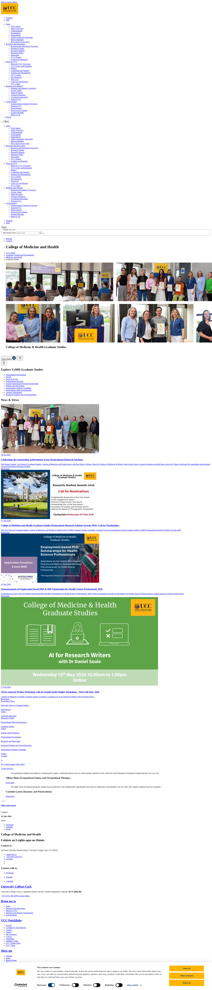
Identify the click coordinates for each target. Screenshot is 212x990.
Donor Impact (16, 108)
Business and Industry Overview (23, 88)
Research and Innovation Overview (24, 46)
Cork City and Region (19, 82)
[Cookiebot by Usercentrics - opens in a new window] (21, 985)
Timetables (10, 939)
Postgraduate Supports (14, 381)
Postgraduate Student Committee (18, 388)
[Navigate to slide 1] (2, 801)
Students (9, 18)
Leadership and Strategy (20, 71)
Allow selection (186, 976)
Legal (8, 958)
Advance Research (18, 95)
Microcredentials (17, 40)
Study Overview (17, 29)
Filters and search (8, 805)
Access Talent (16, 90)
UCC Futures (16, 57)
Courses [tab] (9, 241)
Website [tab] (9, 239)
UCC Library (16, 75)
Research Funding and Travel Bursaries (21, 395)
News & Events (12, 379)
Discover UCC (12, 911)
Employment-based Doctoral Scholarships (22, 384)
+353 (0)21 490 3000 (9, 896)
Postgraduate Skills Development (19, 390)
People (8, 377)
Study (8, 906)
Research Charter (17, 48)
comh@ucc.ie (11, 854)
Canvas (9, 937)
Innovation (15, 55)
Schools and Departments (21, 73)
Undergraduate (16, 31)
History (14, 68)
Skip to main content (9, 2)
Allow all (186, 968)
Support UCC (16, 99)
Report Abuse (11, 960)
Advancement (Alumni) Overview (24, 104)
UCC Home (10, 253)
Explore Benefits (17, 113)
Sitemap (9, 956)
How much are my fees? (20, 42)
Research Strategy (18, 51)
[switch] (75, 985)
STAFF (9, 925)
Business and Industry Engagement (19, 913)
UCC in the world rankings (21, 66)
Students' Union (12, 941)
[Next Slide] (4, 362)
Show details (132, 985)
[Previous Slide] (20, 357)
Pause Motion (7, 359)
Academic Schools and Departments (20, 255)
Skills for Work (17, 93)
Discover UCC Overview (21, 64)
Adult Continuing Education (22, 37)
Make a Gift (15, 115)
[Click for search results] (44, 233)
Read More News (8, 701)
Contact (9, 930)
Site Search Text (9, 233)
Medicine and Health (14, 257)
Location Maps (24, 896)
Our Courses (16, 26)
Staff (8, 20)
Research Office (17, 53)
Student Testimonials (14, 392)
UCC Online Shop (13, 943)
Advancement (11, 915)
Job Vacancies (16, 77)
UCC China (15, 84)
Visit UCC (15, 79)
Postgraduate (16, 33)
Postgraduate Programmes (16, 375)
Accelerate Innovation (19, 97)
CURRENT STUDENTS (16, 928)
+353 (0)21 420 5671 (14, 857)
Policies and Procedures (15, 386)
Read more (10, 783)
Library (9, 932)
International (15, 35)
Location (9, 859)
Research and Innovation (15, 908)
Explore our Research (19, 60)
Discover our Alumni (19, 110)
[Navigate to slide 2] (4, 801)
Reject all (187, 983)
